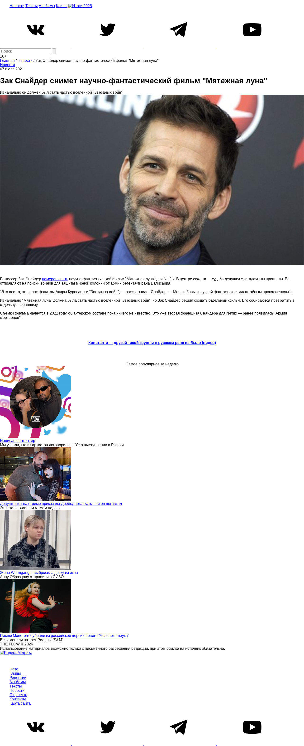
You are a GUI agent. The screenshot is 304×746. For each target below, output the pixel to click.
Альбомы (47, 6)
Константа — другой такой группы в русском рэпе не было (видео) (152, 343)
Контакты (18, 699)
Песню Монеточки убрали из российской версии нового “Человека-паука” (64, 636)
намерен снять (55, 279)
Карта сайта (20, 703)
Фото (14, 669)
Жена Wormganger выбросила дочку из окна (39, 573)
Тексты (31, 6)
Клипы (61, 6)
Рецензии (18, 678)
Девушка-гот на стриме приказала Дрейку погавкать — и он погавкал (61, 504)
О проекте (18, 695)
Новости (17, 6)
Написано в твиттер (17, 441)
